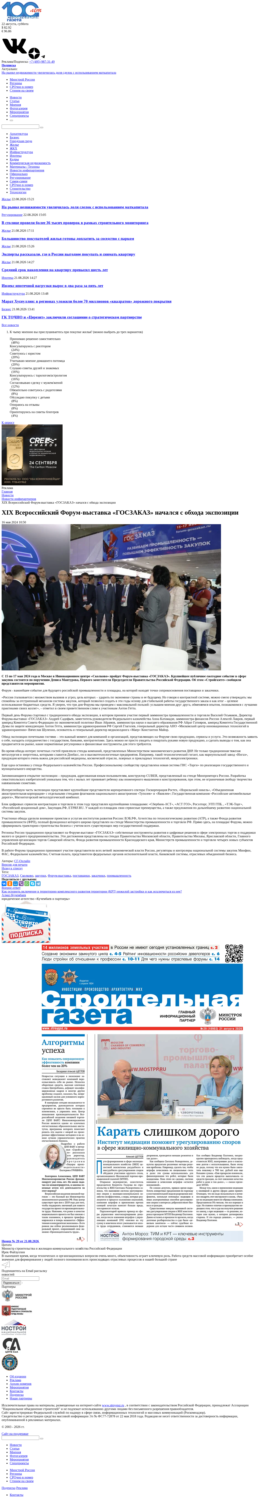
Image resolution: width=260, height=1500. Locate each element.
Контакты (16, 1391)
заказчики (98, 875)
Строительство (20, 188)
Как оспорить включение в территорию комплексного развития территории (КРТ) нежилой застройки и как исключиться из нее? (92, 891)
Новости (16, 1445)
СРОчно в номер (21, 87)
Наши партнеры (21, 1398)
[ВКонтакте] (4, 883)
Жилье (14, 144)
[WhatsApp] (26, 883)
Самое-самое (18, 181)
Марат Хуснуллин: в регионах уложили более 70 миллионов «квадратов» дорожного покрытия (86, 301)
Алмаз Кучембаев (14, 895)
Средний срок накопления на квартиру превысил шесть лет (55, 270)
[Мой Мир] (15, 883)
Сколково (26, 875)
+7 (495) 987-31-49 (42, 61)
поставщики (81, 875)
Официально (19, 174)
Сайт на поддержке (15, 1433)
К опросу (8, 422)
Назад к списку (12, 868)
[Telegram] (38, 883)
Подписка (17, 1394)
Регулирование (20, 177)
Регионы (16, 83)
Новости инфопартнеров (27, 170)
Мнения (15, 1452)
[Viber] (21, 883)
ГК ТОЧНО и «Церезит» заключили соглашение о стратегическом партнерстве (72, 317)
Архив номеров (20, 1383)
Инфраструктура (21, 152)
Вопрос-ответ (11, 888)
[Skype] (32, 883)
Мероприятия (19, 1387)
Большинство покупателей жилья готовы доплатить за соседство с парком (68, 238)
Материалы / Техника (25, 166)
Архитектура (19, 133)
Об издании (18, 1376)
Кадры (14, 159)
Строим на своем (22, 90)
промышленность (119, 875)
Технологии (18, 192)
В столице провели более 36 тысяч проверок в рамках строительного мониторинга (75, 223)
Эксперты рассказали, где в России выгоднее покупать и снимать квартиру (68, 254)
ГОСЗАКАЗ (10, 875)
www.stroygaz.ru (113, 1405)
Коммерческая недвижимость (30, 163)
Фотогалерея (18, 1456)
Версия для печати (14, 864)
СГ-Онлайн (22, 861)
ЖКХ (13, 148)
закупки (40, 875)
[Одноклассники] (9, 883)
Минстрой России (22, 79)
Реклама (15, 1380)
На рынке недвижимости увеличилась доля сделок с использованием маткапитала (59, 72)
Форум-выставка (59, 875)
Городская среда (21, 141)
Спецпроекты (19, 1463)
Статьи (15, 1448)
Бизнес (14, 137)
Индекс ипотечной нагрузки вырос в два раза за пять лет (52, 286)
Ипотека (16, 155)
